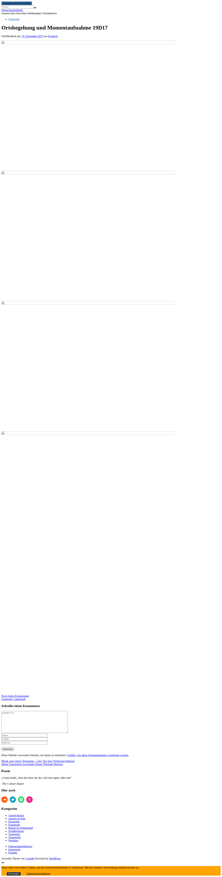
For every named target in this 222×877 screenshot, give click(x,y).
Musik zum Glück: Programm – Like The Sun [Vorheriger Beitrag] (38, 761)
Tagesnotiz (14, 834)
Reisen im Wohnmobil (20, 827)
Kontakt (12, 852)
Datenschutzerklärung (20, 846)
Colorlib (29, 858)
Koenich (53, 36)
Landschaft (19, 699)
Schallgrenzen (16, 831)
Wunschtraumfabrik (12, 10)
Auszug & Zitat (16, 818)
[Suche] (34, 7)
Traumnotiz (14, 837)
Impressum (14, 849)
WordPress (55, 858)
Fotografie (14, 19)
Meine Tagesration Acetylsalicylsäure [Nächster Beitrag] (32, 764)
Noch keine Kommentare (15, 696)
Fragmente (14, 824)
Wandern (13, 840)
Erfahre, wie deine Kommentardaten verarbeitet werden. (98, 755)
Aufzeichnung (16, 815)
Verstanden (13, 873)
